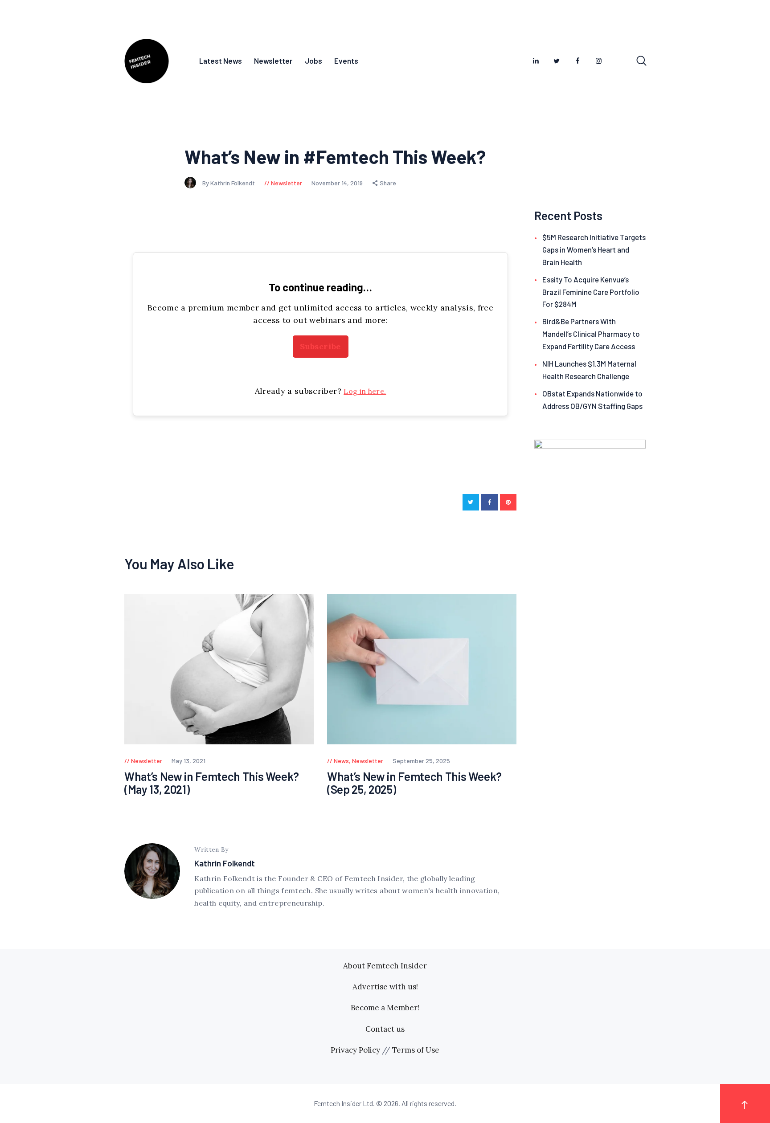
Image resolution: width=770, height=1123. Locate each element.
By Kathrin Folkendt (229, 183)
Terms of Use (415, 1050)
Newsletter (286, 183)
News (341, 760)
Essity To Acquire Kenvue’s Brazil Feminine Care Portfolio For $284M (590, 292)
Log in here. (365, 391)
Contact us (385, 1029)
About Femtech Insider (385, 966)
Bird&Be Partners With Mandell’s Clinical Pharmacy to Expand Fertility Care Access (591, 334)
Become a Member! (385, 1008)
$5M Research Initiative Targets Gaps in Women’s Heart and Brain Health (594, 249)
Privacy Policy (355, 1050)
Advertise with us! (385, 987)
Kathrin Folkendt (224, 863)
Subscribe (320, 346)
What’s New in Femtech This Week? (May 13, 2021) (211, 783)
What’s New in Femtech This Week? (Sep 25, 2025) (414, 783)
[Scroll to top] (745, 1103)
